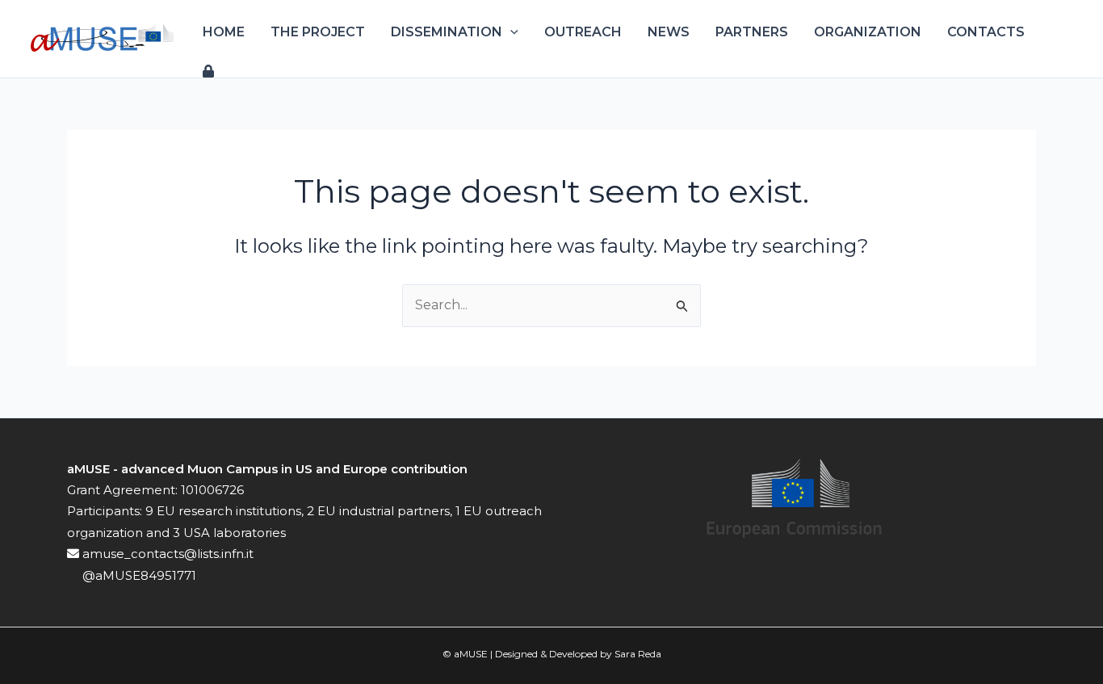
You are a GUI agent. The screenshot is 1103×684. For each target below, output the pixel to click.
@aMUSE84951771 (137, 575)
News (669, 32)
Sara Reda (637, 654)
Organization (867, 32)
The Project (318, 32)
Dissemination (446, 32)
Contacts (986, 32)
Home (224, 32)
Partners (751, 32)
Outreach (583, 32)
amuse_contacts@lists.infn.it (166, 553)
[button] (510, 32)
